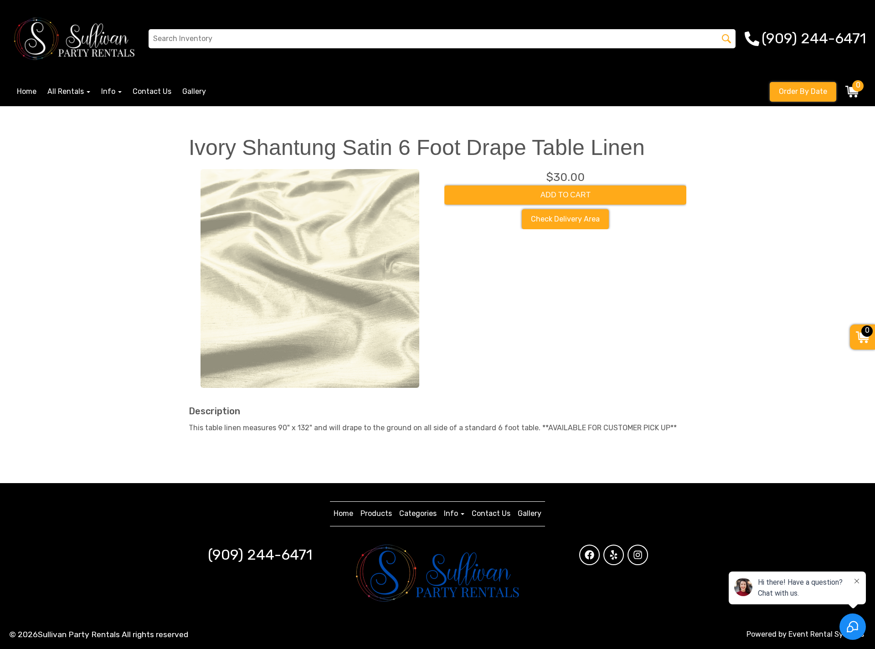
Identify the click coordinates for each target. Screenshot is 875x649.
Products (376, 513)
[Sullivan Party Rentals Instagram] (638, 555)
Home (26, 91)
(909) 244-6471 (260, 554)
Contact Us (152, 91)
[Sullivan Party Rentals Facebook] (589, 555)
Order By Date (803, 91)
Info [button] (109, 91)
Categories (418, 513)
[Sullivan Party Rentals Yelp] (613, 555)
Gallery (194, 91)
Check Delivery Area (565, 219)
